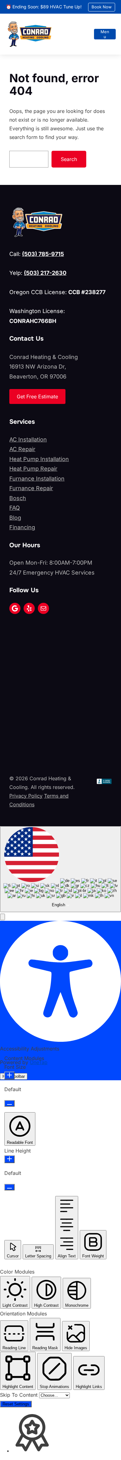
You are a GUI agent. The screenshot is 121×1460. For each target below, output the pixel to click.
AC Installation (28, 439)
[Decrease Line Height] (9, 1187)
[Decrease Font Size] (9, 1103)
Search (69, 159)
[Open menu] (105, 34)
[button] (2, 917)
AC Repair (22, 449)
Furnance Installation (37, 478)
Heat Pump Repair (33, 468)
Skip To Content (19, 1395)
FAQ (14, 507)
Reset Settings (15, 1404)
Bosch (17, 498)
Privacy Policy (26, 796)
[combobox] (60, 869)
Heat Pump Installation (39, 459)
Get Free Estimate (37, 396)
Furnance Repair (31, 488)
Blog (15, 517)
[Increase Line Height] (9, 1159)
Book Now (102, 6)
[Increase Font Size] (9, 1075)
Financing (22, 527)
